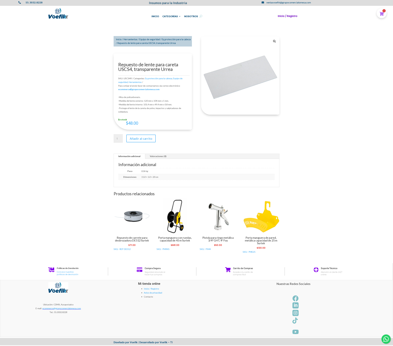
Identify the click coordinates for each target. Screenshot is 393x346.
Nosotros (191, 16)
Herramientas (130, 39)
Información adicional (129, 156)
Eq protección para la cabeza (176, 39)
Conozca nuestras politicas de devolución (67, 273)
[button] (274, 41)
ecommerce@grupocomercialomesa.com (61, 308)
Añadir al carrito (141, 138)
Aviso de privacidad (153, 292)
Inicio (155, 16)
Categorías (170, 16)
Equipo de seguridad (149, 39)
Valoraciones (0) (158, 156)
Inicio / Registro (151, 288)
